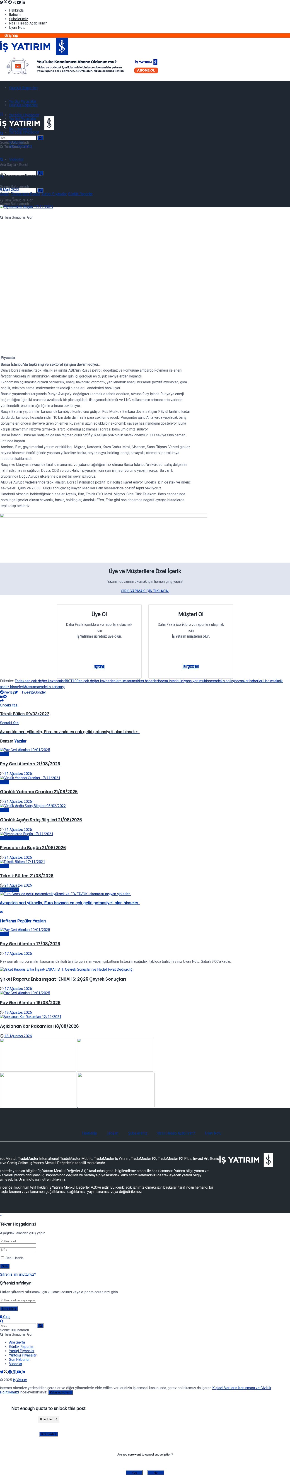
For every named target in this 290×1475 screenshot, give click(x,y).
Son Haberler (19, 1359)
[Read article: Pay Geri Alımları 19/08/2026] (145, 993)
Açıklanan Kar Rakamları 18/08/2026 (39, 1026)
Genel (23, 164)
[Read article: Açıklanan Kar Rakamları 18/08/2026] (145, 1017)
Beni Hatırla (14, 1258)
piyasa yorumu (192, 681)
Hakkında (16, 10)
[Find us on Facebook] (10, 2)
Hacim (268, 681)
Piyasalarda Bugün (25, 194)
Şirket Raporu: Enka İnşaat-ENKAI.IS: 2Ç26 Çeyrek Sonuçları (63, 979)
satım (130, 681)
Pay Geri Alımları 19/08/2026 (30, 1003)
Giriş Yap (11, 35)
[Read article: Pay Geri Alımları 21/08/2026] (145, 750)
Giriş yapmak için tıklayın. (145, 591)
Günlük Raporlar (23, 87)
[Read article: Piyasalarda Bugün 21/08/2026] (145, 834)
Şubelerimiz (18, 19)
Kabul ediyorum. (60, 1392)
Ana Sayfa (8, 164)
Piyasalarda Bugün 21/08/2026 (33, 848)
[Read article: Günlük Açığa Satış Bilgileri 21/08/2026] (145, 806)
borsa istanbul (170, 681)
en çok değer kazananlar (46, 681)
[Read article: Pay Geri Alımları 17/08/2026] (145, 930)
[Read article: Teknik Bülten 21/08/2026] (145, 862)
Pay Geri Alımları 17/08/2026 (30, 944)
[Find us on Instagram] (15, 2)
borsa (239, 681)
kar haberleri (253, 681)
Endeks (21, 681)
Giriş (6, 1317)
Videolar (16, 159)
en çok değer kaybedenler (99, 681)
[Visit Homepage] (34, 54)
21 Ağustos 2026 (18, 773)
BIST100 (72, 681)
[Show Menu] (1, 114)
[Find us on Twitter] (4, 2)
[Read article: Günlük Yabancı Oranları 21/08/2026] (145, 778)
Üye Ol (99, 667)
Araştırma (31, 687)
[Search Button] (40, 190)
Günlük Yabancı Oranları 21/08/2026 (39, 792)
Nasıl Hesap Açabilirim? (28, 23)
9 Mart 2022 (9, 189)
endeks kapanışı (52, 687)
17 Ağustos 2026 (18, 953)
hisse (208, 681)
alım (123, 681)
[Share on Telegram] (5, 696)
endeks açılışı (224, 681)
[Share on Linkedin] (1, 696)
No (156, 1472)
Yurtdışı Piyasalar (24, 115)
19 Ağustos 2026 (18, 1012)
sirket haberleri (147, 681)
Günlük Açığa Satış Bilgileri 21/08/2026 (41, 820)
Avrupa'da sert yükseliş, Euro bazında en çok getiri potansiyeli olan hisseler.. (70, 902)
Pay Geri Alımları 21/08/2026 (30, 764)
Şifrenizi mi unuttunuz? (18, 1274)
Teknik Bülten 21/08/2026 (26, 876)
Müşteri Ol (191, 667)
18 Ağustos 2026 (18, 1036)
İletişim (15, 14)
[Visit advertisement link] (82, 75)
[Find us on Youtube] (19, 2)
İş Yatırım (20, 1380)
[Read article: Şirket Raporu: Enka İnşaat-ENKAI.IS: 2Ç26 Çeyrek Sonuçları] (145, 969)
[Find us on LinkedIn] (23, 2)
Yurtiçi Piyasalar (23, 101)
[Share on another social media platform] (2, 701)
